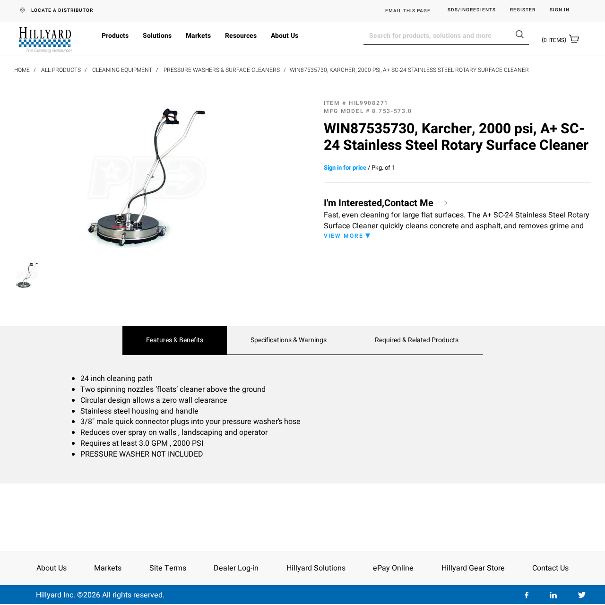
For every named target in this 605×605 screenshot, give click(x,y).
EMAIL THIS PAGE (408, 11)
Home (22, 70)
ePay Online (393, 568)
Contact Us (550, 568)
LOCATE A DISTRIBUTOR (62, 10)
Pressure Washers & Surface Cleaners (222, 70)
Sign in (560, 10)
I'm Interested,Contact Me (378, 203)
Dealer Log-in (236, 568)
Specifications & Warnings (289, 340)
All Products (61, 70)
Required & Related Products (416, 340)
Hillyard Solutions (316, 568)
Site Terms (167, 568)
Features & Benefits (174, 340)
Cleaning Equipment (122, 70)
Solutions (157, 36)
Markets (198, 36)
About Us (284, 36)
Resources (241, 36)
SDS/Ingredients (472, 10)
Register (523, 10)
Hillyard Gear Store (473, 568)
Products (115, 36)
